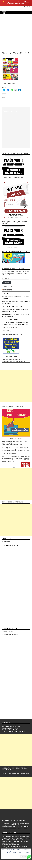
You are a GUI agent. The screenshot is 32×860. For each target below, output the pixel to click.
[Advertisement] (16, 33)
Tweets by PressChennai (8, 631)
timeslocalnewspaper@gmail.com (10, 728)
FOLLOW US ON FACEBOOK (10, 546)
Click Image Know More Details (12, 502)
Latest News (7, 290)
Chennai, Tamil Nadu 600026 (9, 725)
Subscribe (6, 282)
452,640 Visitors (6, 541)
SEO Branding (5, 293)
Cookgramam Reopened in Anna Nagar (12, 306)
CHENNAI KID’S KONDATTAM (9, 327)
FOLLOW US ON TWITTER (9, 628)
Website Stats (6, 538)
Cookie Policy (5, 854)
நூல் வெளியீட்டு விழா (7, 330)
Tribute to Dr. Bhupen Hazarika (10, 319)
